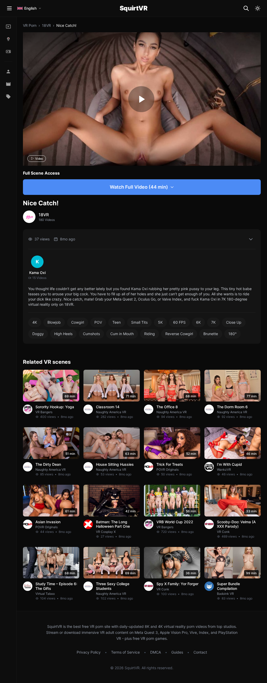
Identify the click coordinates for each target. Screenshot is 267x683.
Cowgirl (77, 322)
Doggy (38, 333)
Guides (177, 652)
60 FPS (179, 322)
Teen (116, 322)
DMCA (155, 652)
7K (213, 322)
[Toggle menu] (9, 8)
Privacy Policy (89, 652)
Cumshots (91, 333)
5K (160, 322)
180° (232, 333)
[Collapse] (251, 239)
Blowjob (54, 322)
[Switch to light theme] (257, 8)
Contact (200, 652)
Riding (149, 333)
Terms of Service (125, 652)
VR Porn (30, 25)
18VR (46, 25)
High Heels (63, 333)
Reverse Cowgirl (179, 333)
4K (34, 322)
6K (198, 322)
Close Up (233, 322)
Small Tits (139, 322)
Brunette (210, 333)
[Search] (246, 8)
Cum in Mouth (122, 333)
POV (98, 322)
